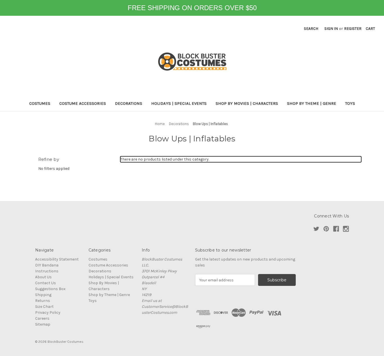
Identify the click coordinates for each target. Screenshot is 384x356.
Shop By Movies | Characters (247, 103)
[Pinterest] (326, 229)
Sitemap (42, 324)
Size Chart (44, 306)
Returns (42, 300)
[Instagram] (346, 229)
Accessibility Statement (57, 259)
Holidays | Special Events (179, 103)
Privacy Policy (47, 312)
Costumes (39, 103)
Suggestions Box (50, 288)
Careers (42, 318)
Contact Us (45, 283)
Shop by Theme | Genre (311, 103)
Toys (350, 103)
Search (311, 28)
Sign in (331, 28)
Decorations (128, 103)
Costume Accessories (82, 103)
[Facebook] (336, 229)
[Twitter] (316, 229)
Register (353, 28)
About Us (43, 277)
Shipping (43, 294)
